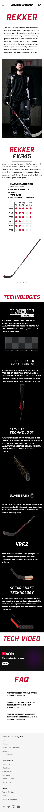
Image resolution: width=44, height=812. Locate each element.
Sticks (4, 740)
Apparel (5, 751)
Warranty (6, 775)
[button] (17, 282)
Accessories (7, 754)
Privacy (5, 795)
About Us (6, 764)
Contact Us (7, 771)
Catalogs (6, 768)
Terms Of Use (8, 792)
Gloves (5, 744)
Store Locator (8, 778)
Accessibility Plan (9, 799)
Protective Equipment (11, 747)
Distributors (7, 782)
